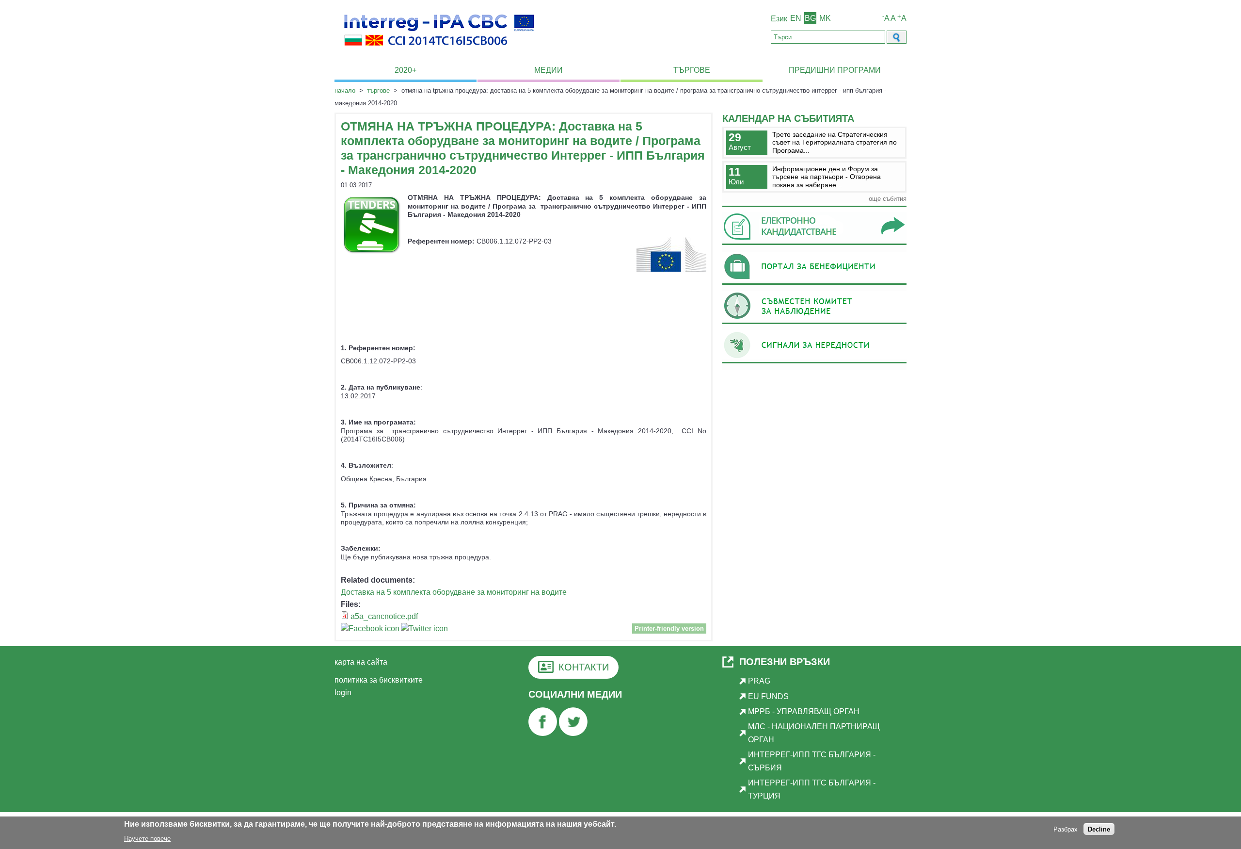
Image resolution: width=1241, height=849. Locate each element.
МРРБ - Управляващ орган (803, 711)
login (342, 692)
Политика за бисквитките (378, 680)
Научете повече (147, 838)
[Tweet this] (424, 630)
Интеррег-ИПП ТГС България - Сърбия (811, 761)
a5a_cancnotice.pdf (384, 616)
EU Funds (768, 696)
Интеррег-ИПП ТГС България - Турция (811, 789)
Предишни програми (835, 70)
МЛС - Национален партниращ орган (814, 732)
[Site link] (814, 245)
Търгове (691, 70)
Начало (344, 90)
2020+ (405, 70)
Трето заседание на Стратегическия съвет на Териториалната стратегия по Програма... (834, 142)
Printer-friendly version (669, 628)
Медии (548, 70)
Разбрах (1065, 829)
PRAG (759, 681)
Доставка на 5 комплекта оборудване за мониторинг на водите (454, 592)
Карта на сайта (360, 662)
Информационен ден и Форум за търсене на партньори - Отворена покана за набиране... (826, 177)
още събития (888, 198)
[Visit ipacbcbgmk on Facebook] (370, 630)
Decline (1099, 829)
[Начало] (439, 51)
